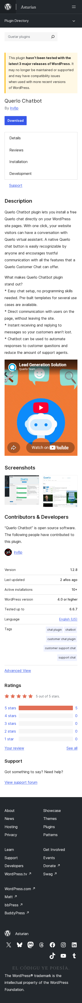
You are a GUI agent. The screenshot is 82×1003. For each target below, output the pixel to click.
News (9, 818)
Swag (50, 874)
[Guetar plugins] (52, 36)
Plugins (49, 826)
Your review (14, 748)
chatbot (70, 629)
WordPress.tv (18, 874)
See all (72, 748)
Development (20, 173)
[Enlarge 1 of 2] (33, 481)
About (10, 810)
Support (15, 185)
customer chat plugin (61, 639)
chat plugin (54, 629)
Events (49, 857)
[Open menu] (74, 7)
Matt (11, 896)
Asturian (21, 933)
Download (16, 120)
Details (15, 138)
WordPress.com (20, 888)
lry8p (14, 108)
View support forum (21, 782)
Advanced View (18, 670)
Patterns (50, 834)
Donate (51, 865)
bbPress (14, 905)
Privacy (11, 834)
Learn (9, 849)
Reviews (16, 150)
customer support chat (60, 648)
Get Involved (54, 849)
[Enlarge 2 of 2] (71, 481)
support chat (67, 657)
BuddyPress (17, 913)
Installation (18, 161)
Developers (14, 865)
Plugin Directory (17, 21)
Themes (50, 818)
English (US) (68, 619)
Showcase (52, 810)
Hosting (11, 826)
